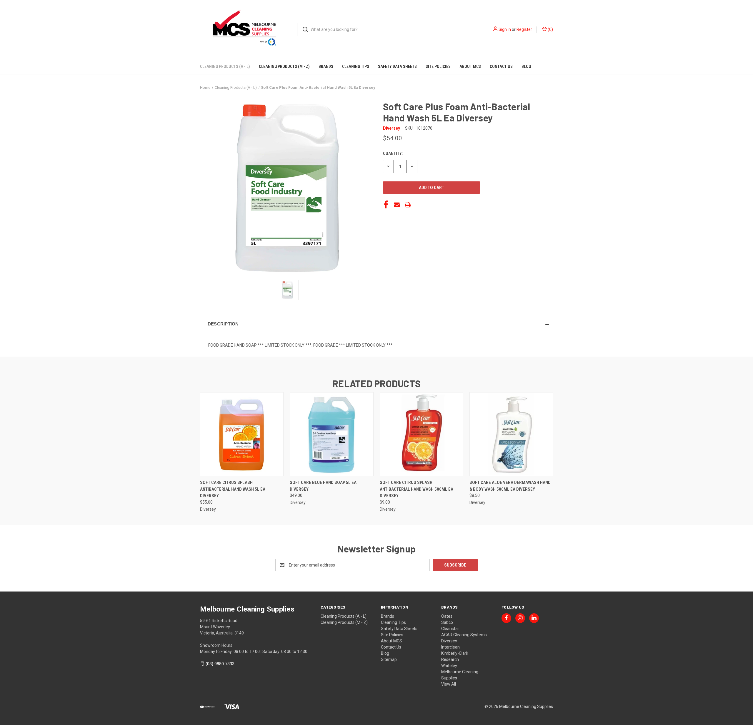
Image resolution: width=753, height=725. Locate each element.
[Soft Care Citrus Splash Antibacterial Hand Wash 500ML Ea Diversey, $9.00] (421, 434)
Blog (526, 66)
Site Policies (438, 66)
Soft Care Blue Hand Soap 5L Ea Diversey (323, 486)
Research (450, 659)
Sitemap (389, 659)
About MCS (470, 66)
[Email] (397, 205)
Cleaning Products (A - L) (225, 66)
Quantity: (393, 153)
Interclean (450, 647)
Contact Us (501, 66)
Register (524, 29)
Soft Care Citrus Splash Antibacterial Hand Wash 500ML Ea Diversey (416, 489)
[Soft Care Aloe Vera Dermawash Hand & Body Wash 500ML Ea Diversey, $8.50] (511, 434)
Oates (446, 616)
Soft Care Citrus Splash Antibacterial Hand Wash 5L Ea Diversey (232, 489)
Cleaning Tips (355, 66)
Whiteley (449, 665)
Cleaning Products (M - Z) (284, 66)
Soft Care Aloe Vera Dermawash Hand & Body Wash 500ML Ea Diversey (510, 486)
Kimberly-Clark (454, 653)
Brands (326, 66)
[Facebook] (386, 205)
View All (448, 684)
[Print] (408, 205)
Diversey (449, 641)
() (550, 29)
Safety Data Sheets (397, 66)
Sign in (505, 29)
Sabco (447, 622)
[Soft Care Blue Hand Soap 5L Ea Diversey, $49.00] (331, 434)
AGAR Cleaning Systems (464, 634)
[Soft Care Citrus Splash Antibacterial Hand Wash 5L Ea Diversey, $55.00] (241, 434)
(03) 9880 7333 (220, 663)
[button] (376, 324)
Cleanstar (450, 628)
